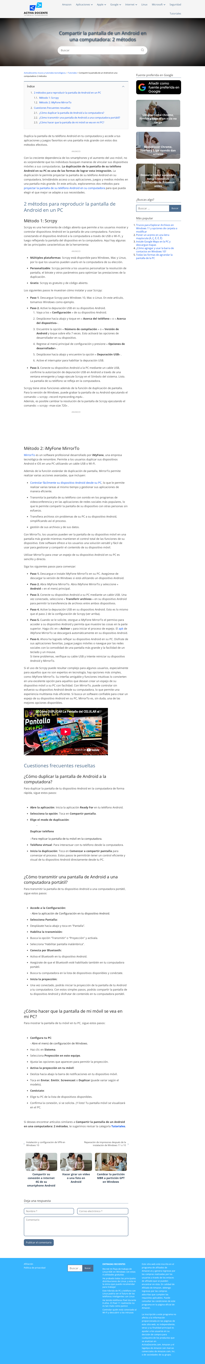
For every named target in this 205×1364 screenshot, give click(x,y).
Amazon (66, 4)
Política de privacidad (34, 1267)
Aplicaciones (83, 4)
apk (121, 628)
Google (114, 4)
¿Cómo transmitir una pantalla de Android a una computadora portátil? (79, 117)
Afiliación (28, 1263)
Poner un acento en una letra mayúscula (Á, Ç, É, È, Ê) (152, 236)
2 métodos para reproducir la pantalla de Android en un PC (67, 92)
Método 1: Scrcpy (49, 97)
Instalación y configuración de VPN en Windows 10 (45, 1144)
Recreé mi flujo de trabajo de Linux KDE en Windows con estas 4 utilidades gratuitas (119, 1271)
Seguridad (175, 4)
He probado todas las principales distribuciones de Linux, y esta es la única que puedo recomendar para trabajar (119, 1282)
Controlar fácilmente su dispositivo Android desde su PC (65, 482)
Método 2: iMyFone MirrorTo (55, 102)
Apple (100, 4)
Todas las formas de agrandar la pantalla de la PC (154, 256)
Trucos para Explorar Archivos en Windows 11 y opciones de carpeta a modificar (156, 228)
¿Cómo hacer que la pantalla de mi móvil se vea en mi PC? (71, 122)
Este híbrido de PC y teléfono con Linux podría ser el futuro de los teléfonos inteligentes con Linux (119, 1293)
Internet (129, 4)
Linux (144, 4)
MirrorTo (29, 455)
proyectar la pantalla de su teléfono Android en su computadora (64, 188)
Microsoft (157, 4)
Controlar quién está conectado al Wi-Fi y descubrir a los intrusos (119, 1311)
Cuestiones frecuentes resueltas (52, 107)
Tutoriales (175, 13)
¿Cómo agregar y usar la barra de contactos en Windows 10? (155, 250)
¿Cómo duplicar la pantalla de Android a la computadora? (71, 112)
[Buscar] (141, 49)
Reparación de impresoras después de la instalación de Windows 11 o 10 (105, 1144)
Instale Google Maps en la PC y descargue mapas (153, 243)
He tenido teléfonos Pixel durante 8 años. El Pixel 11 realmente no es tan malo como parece (119, 1303)
